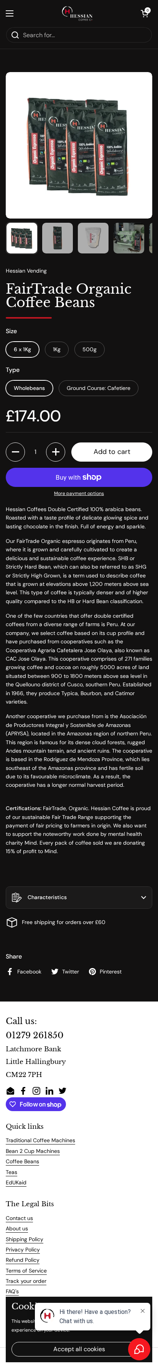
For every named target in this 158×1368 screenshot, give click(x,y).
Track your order (26, 1281)
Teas (11, 1172)
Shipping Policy (24, 1239)
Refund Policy (23, 1259)
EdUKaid (16, 1182)
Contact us (19, 1218)
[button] (144, 13)
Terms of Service (26, 1270)
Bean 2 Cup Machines (33, 1151)
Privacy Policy (23, 1249)
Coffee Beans (22, 1161)
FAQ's (12, 1291)
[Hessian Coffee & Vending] (77, 13)
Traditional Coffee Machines (40, 1140)
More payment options (79, 493)
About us (17, 1228)
